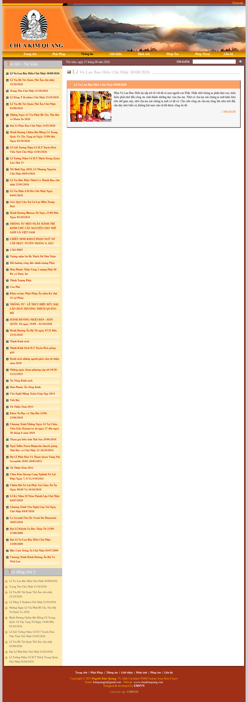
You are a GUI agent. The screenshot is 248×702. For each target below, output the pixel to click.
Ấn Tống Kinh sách (21, 380)
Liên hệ (168, 672)
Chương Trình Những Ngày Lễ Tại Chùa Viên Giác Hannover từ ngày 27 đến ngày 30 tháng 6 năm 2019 (34, 428)
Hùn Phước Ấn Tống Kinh (25, 387)
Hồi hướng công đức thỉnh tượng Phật (32, 262)
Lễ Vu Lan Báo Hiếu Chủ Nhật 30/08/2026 (35, 73)
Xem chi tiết (229, 111)
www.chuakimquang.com (148, 682)
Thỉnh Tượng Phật (20, 280)
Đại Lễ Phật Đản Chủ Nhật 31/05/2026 (32, 125)
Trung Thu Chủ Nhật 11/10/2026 (29, 90)
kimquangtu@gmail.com (107, 682)
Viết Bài (14, 400)
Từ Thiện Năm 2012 (21, 467)
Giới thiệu (127, 672)
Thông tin (112, 672)
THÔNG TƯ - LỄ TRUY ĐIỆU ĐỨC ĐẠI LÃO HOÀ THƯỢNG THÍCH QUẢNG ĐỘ (34, 308)
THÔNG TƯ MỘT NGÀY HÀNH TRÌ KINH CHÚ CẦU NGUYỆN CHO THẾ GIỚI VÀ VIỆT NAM (33, 228)
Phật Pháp (97, 672)
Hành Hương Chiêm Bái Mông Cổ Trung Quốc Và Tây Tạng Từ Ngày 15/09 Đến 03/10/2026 (32, 622)
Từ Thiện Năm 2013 (21, 406)
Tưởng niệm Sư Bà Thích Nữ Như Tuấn (33, 256)
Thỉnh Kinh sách (19, 341)
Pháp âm (155, 672)
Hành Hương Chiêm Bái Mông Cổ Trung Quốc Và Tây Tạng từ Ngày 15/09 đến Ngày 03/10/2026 (34, 136)
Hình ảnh (141, 672)
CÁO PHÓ (16, 249)
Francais (237, 3)
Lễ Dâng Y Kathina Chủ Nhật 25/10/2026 (34, 97)
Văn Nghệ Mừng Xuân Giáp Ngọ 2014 (32, 393)
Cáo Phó (15, 286)
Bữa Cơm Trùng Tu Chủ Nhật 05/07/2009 (34, 550)
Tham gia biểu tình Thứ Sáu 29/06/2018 (33, 439)
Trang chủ (81, 672)
